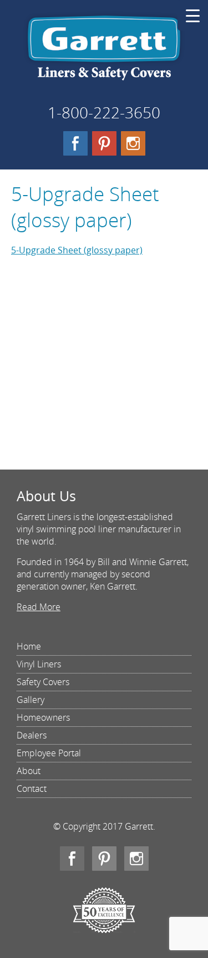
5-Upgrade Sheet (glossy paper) (77, 250)
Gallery (30, 699)
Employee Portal (49, 753)
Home (29, 646)
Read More (38, 607)
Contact (32, 788)
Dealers (32, 735)
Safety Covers (43, 682)
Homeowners (43, 717)
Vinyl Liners (39, 664)
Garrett (104, 52)
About (28, 771)
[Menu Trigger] (192, 15)
